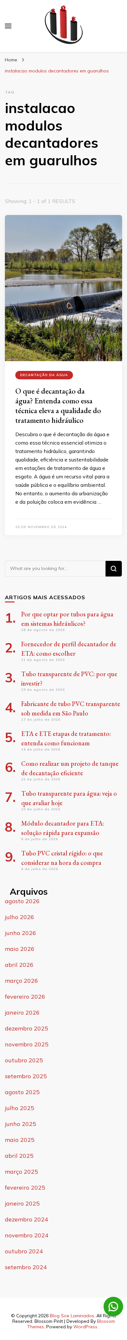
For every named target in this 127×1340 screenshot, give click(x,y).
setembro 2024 (26, 1267)
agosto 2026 (22, 901)
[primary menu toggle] (8, 26)
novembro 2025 (27, 1044)
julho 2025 (19, 1108)
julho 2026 (19, 917)
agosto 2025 (22, 1092)
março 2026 (21, 980)
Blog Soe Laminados (72, 1316)
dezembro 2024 (26, 1219)
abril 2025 (19, 1155)
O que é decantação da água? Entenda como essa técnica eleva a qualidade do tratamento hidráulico (58, 405)
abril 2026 (19, 964)
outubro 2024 (24, 1251)
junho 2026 (20, 933)
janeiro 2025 (22, 1203)
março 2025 (21, 1171)
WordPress (85, 1327)
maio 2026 (20, 949)
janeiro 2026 (22, 1012)
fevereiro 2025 (25, 1187)
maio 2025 (20, 1140)
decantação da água (44, 375)
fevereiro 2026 (25, 996)
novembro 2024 (27, 1235)
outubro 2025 (24, 1060)
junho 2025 (20, 1124)
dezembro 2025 (26, 1028)
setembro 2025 (26, 1076)
